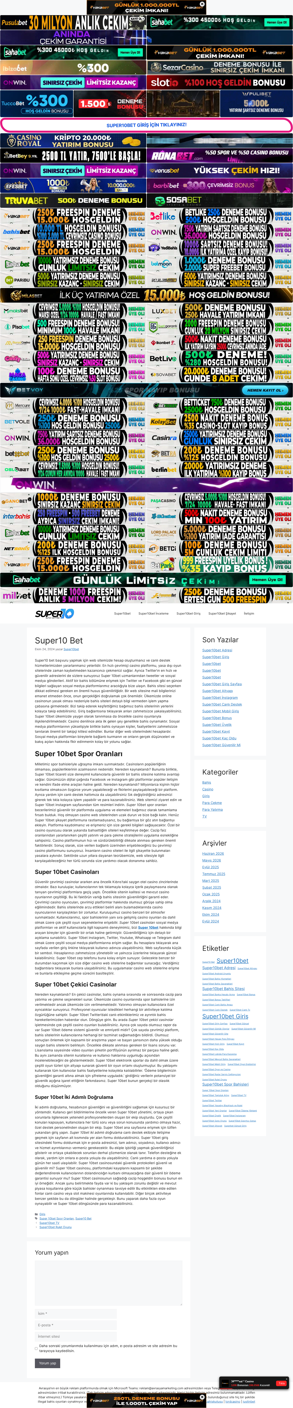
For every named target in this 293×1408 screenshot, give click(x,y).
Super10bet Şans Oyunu (214, 1121)
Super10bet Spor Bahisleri (225, 1084)
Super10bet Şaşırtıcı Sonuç (242, 1121)
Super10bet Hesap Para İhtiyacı (218, 1039)
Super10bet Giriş (189, 613)
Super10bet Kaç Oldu (219, 738)
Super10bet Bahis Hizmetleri (216, 979)
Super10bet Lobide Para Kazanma (219, 1054)
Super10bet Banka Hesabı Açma (218, 994)
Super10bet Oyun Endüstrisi (242, 1064)
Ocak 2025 (211, 894)
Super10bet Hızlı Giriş (213, 1044)
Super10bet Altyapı (217, 691)
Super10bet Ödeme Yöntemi (243, 1110)
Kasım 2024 (211, 908)
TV (204, 816)
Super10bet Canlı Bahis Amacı (217, 1004)
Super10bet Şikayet (222, 613)
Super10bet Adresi (217, 650)
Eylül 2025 (210, 867)
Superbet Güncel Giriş (235, 1126)
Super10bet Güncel (239, 1023)
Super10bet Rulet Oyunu (55, 1227)
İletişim (249, 613)
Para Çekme (212, 803)
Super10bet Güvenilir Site (215, 1033)
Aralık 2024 (211, 901)
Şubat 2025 (211, 887)
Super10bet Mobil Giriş (220, 711)
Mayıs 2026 (211, 860)
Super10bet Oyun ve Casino (216, 1069)
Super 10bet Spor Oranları (56, 1218)
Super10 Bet (83, 1218)
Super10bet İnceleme (154, 613)
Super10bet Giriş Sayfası (222, 684)
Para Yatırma (212, 810)
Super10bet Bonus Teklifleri (216, 999)
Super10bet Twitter (212, 1100)
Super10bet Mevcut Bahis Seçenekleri (221, 1059)
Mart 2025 (210, 881)
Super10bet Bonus (217, 718)
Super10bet (122, 613)
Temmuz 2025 (213, 874)
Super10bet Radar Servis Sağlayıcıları (221, 1074)
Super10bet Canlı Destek (222, 704)
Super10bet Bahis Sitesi (223, 988)
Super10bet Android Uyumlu (216, 973)
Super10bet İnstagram (220, 698)
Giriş (42, 1214)
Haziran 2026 (213, 854)
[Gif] (146, 295)
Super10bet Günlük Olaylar (215, 1029)
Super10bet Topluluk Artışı (215, 1095)
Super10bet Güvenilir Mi (221, 745)
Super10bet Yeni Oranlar (214, 1110)
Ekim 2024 (210, 915)
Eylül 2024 (210, 921)
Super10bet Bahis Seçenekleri (217, 983)
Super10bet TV (49, 1223)
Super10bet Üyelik (217, 725)
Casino (207, 789)
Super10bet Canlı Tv (240, 1010)
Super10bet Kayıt (216, 731)
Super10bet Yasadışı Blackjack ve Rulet (222, 1105)
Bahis (206, 782)
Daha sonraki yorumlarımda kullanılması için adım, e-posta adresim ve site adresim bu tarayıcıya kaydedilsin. (108, 1348)
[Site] (73, 216)
